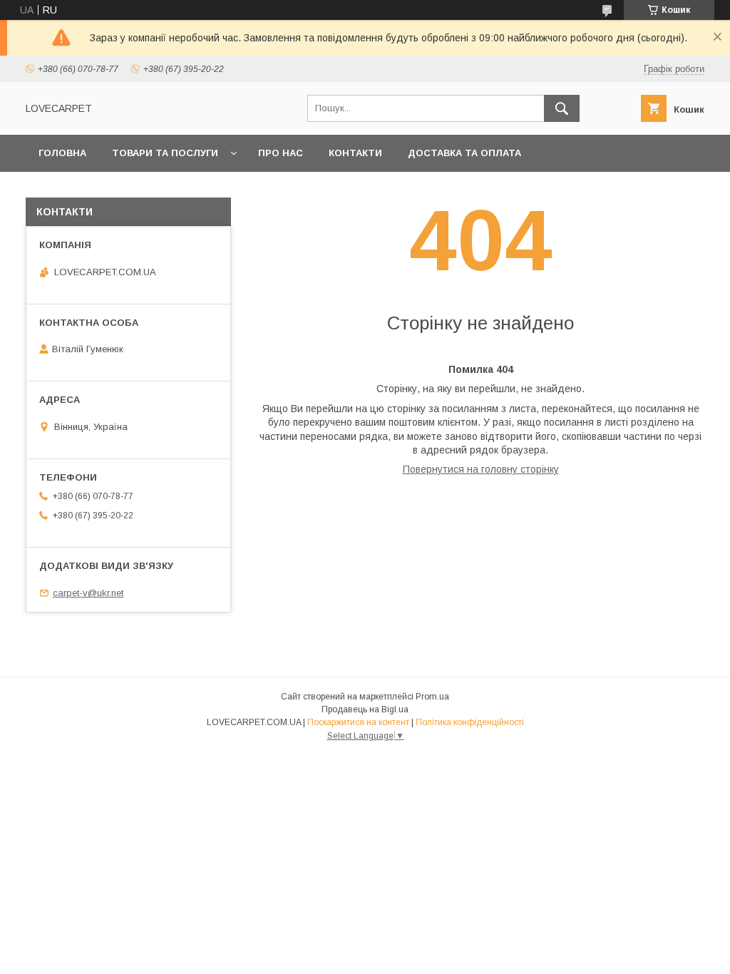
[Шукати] (562, 108)
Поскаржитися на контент (358, 722)
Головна (62, 153)
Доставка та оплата (464, 153)
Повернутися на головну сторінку (481, 469)
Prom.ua (432, 697)
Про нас (280, 153)
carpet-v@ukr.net (88, 593)
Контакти (355, 153)
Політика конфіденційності (470, 722)
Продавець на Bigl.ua (365, 709)
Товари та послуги (165, 153)
